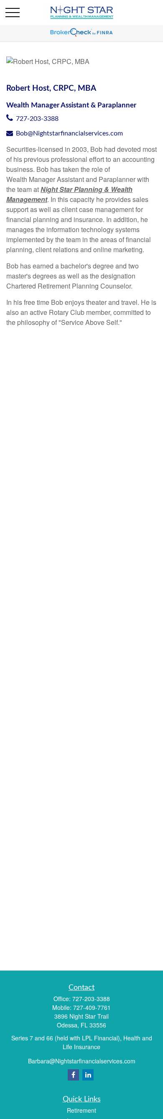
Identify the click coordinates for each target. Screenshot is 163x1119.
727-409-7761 (92, 1007)
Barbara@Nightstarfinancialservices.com (81, 1061)
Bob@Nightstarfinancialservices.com (69, 133)
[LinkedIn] (88, 1075)
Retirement (81, 1110)
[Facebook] (73, 1075)
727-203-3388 (37, 118)
